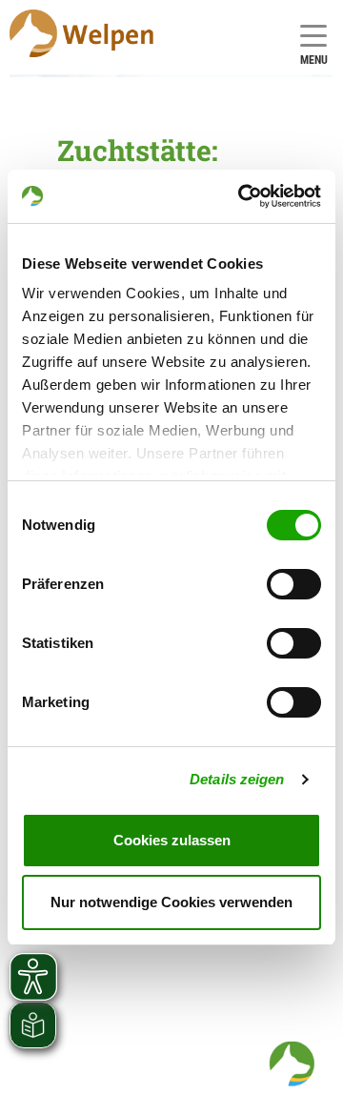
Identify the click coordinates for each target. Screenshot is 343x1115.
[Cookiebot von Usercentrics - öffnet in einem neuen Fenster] (242, 196)
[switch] (294, 584)
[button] (291, 1063)
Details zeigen (237, 779)
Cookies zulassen (172, 840)
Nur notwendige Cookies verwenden (171, 902)
